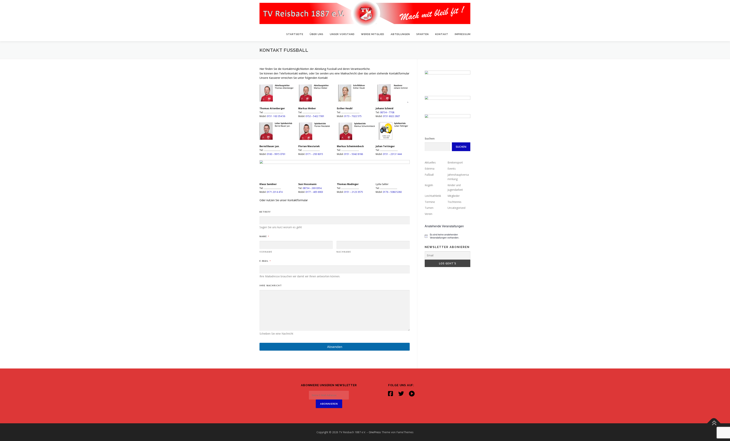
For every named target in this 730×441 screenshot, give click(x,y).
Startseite (294, 34)
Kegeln (429, 185)
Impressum (463, 34)
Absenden (334, 347)
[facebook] (390, 393)
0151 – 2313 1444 (392, 154)
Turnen (429, 208)
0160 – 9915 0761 (276, 154)
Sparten (422, 34)
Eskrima (429, 168)
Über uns (316, 34)
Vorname (265, 251)
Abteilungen (400, 34)
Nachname (343, 251)
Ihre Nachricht (270, 285)
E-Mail (265, 260)
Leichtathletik (433, 196)
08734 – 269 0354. (312, 188)
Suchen (430, 138)
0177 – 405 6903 (314, 192)
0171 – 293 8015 (314, 154)
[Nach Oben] (714, 423)
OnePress (375, 432)
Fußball (429, 174)
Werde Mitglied (372, 34)
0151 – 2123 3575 (353, 192)
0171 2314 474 (274, 192)
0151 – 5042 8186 (353, 154)
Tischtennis (454, 202)
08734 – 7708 (387, 112)
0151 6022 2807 (391, 116)
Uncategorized (456, 208)
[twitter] (401, 393)
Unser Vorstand (342, 34)
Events (452, 168)
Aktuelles (430, 162)
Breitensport (455, 162)
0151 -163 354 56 (276, 116)
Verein (428, 214)
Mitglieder (454, 196)
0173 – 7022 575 (353, 116)
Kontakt (441, 34)
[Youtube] (412, 393)
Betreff (265, 211)
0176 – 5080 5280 (392, 192)
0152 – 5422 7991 (314, 116)
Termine (430, 202)
